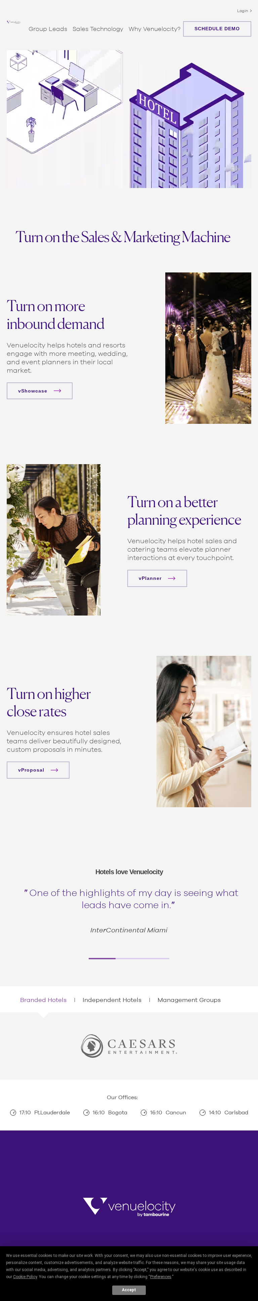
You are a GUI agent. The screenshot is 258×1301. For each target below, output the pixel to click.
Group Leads (48, 28)
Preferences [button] (160, 1276)
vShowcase (32, 391)
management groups (189, 999)
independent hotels (112, 999)
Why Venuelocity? (154, 28)
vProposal (31, 770)
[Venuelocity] (13, 22)
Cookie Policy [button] (25, 1276)
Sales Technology (98, 28)
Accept (129, 1290)
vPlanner (150, 578)
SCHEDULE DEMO (217, 28)
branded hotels (43, 999)
